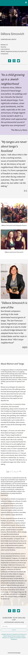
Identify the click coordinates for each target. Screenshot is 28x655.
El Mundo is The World (14, 637)
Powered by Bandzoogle (14, 653)
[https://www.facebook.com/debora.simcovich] (9, 61)
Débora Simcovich (7, 634)
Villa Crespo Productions (15, 635)
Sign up (14, 630)
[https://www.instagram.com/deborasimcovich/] (14, 61)
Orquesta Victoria (18, 634)
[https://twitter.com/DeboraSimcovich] (18, 61)
